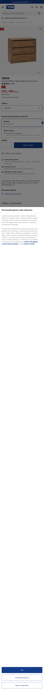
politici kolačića (29, 244)
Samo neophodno (22, 685)
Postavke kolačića (22, 678)
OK (22, 670)
